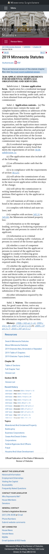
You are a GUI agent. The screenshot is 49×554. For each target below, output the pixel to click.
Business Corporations (14, 433)
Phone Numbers (9, 519)
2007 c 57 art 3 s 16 (23, 415)
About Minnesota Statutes (16, 345)
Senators (6, 503)
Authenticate (8, 63)
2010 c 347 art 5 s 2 (26, 406)
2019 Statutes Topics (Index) (17, 356)
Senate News (7, 534)
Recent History (11, 387)
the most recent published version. (25, 72)
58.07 (42, 52)
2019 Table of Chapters (15, 353)
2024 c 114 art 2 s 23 (24, 394)
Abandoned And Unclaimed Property (21, 425)
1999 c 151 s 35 (25, 418)
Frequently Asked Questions (14, 488)
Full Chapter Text (12, 369)
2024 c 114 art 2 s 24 (24, 397)
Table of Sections (12, 365)
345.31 (36, 214)
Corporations (10, 440)
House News (7, 530)
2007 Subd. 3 (9, 415)
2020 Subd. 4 (9, 403)
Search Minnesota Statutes (17, 341)
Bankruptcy (10, 429)
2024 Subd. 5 (9, 394)
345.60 (5, 217)
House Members (9, 500)
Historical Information (11, 475)
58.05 (6, 52)
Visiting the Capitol (10, 481)
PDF (19, 63)
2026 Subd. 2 (9, 391)
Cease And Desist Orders (16, 436)
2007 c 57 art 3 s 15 (26, 412)
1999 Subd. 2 (9, 418)
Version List (10, 373)
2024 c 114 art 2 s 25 (24, 400)
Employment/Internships (12, 478)
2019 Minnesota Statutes (11, 47)
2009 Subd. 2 (9, 409)
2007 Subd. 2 (9, 412)
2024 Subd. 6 (9, 397)
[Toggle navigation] (6, 8)
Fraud (7, 448)
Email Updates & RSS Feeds (14, 540)
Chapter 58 (37, 47)
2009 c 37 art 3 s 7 (26, 409)
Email (20, 515)
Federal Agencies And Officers (18, 444)
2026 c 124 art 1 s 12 (27, 391)
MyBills (5, 537)
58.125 (15, 172)
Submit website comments (13, 522)
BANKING (27, 47)
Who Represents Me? (11, 496)
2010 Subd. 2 (9, 406)
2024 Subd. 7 (9, 400)
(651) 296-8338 (8, 515)
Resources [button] (11, 334)
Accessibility (7, 485)
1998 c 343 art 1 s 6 (25, 323)
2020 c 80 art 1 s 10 (23, 403)
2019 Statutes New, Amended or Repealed (23, 349)
